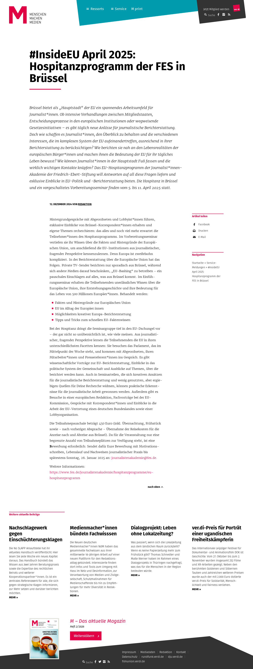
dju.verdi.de (175, 657)
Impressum (129, 652)
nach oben (154, 487)
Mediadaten (147, 652)
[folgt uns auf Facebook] (95, 661)
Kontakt (181, 652)
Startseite (198, 263)
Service (120, 8)
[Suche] (83, 661)
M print (137, 8)
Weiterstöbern (84, 635)
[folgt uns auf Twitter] (100, 661)
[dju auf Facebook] (218, 14)
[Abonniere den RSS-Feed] (229, 14)
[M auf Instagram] (224, 14)
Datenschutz (129, 657)
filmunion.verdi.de (133, 661)
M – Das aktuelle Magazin (98, 621)
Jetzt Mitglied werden (216, 9)
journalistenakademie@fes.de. (134, 458)
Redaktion (84, 204)
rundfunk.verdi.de (153, 657)
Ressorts (97, 8)
